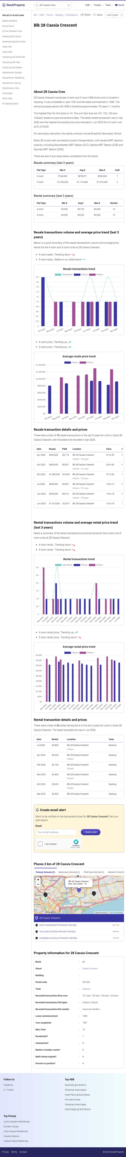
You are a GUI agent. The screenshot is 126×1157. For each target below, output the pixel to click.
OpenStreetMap (116, 912)
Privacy (5, 1152)
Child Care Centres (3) (94, 872)
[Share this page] (85, 15)
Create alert (91, 832)
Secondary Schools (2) (69, 872)
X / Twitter (9, 1090)
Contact (23, 1152)
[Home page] (35, 15)
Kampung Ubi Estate (12, 67)
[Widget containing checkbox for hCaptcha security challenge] (58, 844)
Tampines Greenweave (75, 1090)
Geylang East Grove (11, 36)
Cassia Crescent (90, 968)
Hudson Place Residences (16, 1141)
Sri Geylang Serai (10, 103)
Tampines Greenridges (75, 1104)
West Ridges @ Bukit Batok (78, 1109)
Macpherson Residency (13, 78)
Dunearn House (11, 1126)
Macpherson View (10, 88)
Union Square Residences (16, 1131)
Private (97, 5)
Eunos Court (8, 26)
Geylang (86, 989)
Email (38, 825)
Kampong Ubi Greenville (13, 57)
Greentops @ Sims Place (14, 41)
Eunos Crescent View (12, 31)
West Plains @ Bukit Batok (77, 1095)
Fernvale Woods (72, 1099)
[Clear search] (69, 5)
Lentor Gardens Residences (17, 1121)
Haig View (7, 46)
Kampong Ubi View (11, 62)
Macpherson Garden (12, 72)
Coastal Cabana (11, 1136)
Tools (108, 5)
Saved (121, 5)
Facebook (8, 1085)
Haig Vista (7, 52)
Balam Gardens (9, 21)
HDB (87, 5)
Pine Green (7, 93)
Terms (14, 1152)
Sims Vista (7, 98)
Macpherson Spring (11, 83)
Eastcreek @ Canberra (75, 1085)
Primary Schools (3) (45, 872)
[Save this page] (97, 15)
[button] (81, 892)
